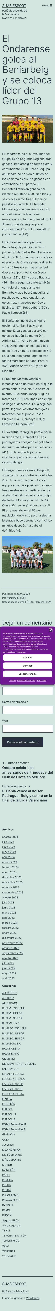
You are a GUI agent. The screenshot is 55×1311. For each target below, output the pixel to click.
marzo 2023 (9, 922)
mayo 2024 (9, 852)
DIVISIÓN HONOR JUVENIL (19, 1063)
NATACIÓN (9, 1169)
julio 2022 (8, 963)
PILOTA (6, 1190)
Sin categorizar (11, 1225)
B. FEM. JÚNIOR (12, 1013)
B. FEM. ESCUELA (13, 1008)
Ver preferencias (28, 673)
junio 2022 (8, 968)
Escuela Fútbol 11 (12, 1084)
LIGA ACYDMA (11, 1149)
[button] (50, 630)
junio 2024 (8, 846)
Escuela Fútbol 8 (12, 1089)
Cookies (12, 680)
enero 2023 (9, 932)
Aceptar (27, 657)
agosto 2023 (10, 897)
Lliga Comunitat (12, 1154)
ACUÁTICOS (9, 993)
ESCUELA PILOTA (13, 1094)
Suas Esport (14, 6)
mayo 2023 (9, 912)
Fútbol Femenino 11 (14, 1124)
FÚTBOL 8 (8, 1119)
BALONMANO (10, 1053)
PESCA (6, 1185)
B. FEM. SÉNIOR (12, 1018)
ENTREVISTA (10, 1068)
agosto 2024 (10, 836)
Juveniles (8, 1144)
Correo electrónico (15, 701)
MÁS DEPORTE (11, 1159)
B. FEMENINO (11, 1023)
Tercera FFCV (43, 601)
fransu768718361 (16, 597)
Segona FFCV (10, 1220)
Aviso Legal (41, 680)
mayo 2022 (9, 973)
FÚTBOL (29, 601)
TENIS (6, 1230)
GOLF (5, 1139)
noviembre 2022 (12, 943)
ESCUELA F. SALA (13, 1078)
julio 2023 (8, 902)
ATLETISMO (9, 1003)
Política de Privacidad (26, 680)
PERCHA (7, 1180)
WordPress (32, 1298)
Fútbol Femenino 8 (13, 1129)
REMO (6, 1210)
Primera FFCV (10, 1200)
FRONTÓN (8, 1104)
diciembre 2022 (12, 937)
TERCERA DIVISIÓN (14, 1235)
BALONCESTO (11, 1048)
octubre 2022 (10, 948)
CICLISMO (8, 1058)
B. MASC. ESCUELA (14, 1028)
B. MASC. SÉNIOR (13, 1038)
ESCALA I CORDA (13, 1073)
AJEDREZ (8, 998)
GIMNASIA (8, 1134)
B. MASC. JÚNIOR (13, 1033)
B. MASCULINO (11, 1043)
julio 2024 (8, 841)
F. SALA (7, 1099)
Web (5, 720)
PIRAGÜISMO (10, 1195)
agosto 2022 (10, 958)
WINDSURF (9, 1255)
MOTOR (7, 1164)
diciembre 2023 (12, 877)
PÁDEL (6, 1174)
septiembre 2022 (12, 953)
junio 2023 (8, 907)
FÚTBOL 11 (9, 1114)
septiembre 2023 (12, 892)
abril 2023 (8, 917)
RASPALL (7, 1205)
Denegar (27, 665)
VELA (5, 1245)
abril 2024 (8, 857)
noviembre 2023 (12, 882)
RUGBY (6, 1215)
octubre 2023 (10, 887)
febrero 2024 (10, 867)
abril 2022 (8, 978)
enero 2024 (9, 872)
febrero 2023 (10, 927)
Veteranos (8, 1250)
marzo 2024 (9, 862)
